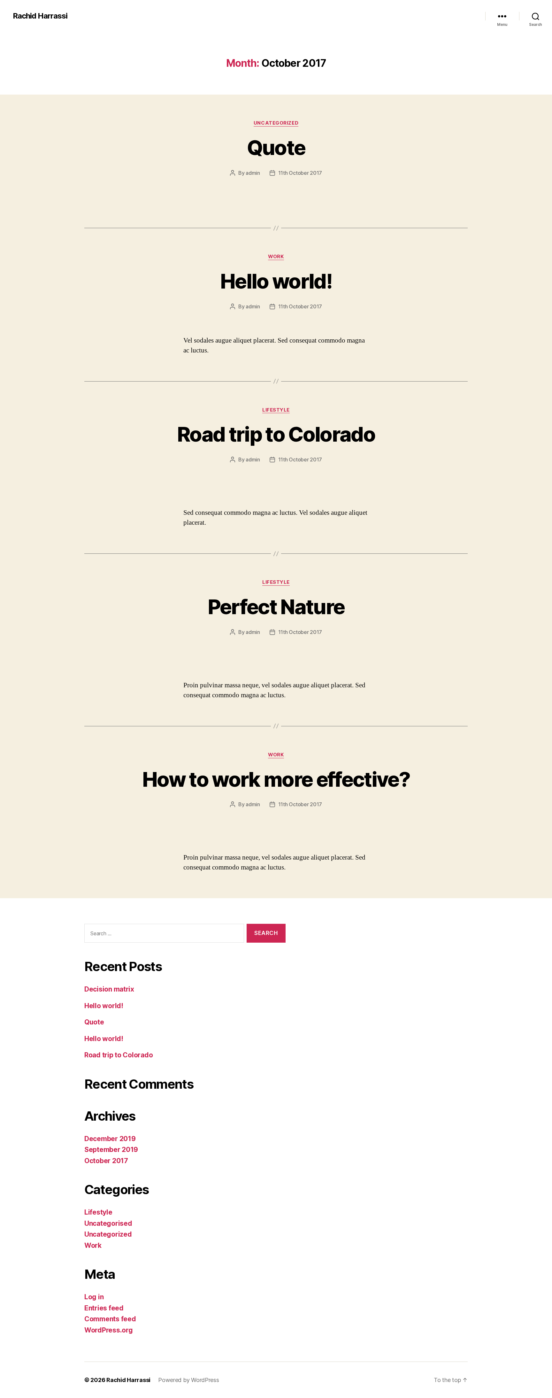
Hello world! (276, 281)
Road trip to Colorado (276, 434)
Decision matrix (109, 989)
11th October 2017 (300, 173)
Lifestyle (276, 410)
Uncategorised (108, 1223)
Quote (276, 147)
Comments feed (110, 1319)
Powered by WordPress (188, 1380)
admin (253, 173)
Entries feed (104, 1308)
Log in (93, 1297)
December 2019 (110, 1139)
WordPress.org (108, 1330)
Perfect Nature (276, 606)
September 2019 (111, 1150)
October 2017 (106, 1161)
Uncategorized (276, 123)
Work (276, 256)
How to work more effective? (276, 779)
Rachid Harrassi (40, 16)
